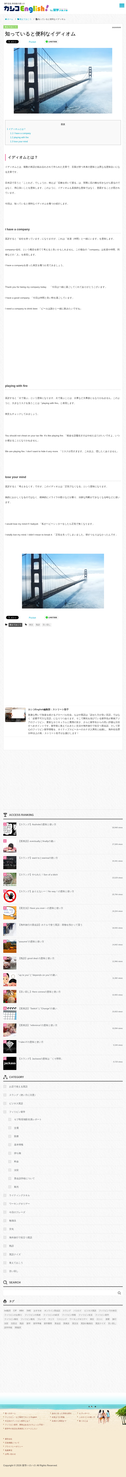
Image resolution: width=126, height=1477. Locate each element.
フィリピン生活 (85, 1315)
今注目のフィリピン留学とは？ (17, 1421)
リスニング (62, 1319)
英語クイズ (15, 1254)
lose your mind (19, 141)
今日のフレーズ (17, 1212)
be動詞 (7, 1310)
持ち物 (17, 1153)
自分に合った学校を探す (62, 1413)
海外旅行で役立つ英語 (20, 1237)
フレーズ (41, 1319)
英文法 (75, 1323)
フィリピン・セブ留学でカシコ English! (21, 1417)
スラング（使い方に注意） (23, 1095)
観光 (16, 1186)
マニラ (51, 1319)
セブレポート (84, 1413)
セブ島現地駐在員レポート (28, 1119)
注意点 (14, 1323)
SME (29, 1310)
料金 (16, 1161)
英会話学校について (24, 1178)
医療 (16, 1136)
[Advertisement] (63, 351)
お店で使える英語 (18, 1086)
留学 (29, 1323)
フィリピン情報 (69, 1315)
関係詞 (18, 1327)
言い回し (47, 625)
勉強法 (12, 1220)
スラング (67, 1310)
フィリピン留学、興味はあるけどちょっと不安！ (25, 1425)
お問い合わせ (10, 1454)
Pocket (32, 42)
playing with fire (19, 137)
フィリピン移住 (11, 1319)
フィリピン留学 (17, 1111)
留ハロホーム (10, 1413)
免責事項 (8, 1450)
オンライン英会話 (52, 1310)
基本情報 (18, 1144)
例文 (31, 625)
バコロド (77, 1310)
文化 (11, 1229)
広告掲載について (12, 1443)
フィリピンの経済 (51, 1315)
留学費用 (48, 1323)
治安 (16, 1170)
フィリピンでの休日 (108, 1310)
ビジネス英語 (16, 1103)
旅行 (114, 1319)
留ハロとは (83, 1421)
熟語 (38, 625)
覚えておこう (11, 27)
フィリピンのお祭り (13, 1315)
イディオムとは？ (16, 129)
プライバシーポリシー (14, 1446)
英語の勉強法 (87, 1323)
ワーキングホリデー (19, 1203)
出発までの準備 (58, 1417)
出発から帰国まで (59, 1421)
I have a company (20, 133)
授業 (108, 1319)
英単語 (66, 1323)
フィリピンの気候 (33, 1315)
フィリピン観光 (28, 1319)
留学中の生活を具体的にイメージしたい (21, 1429)
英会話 (58, 1323)
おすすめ (38, 1310)
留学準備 (37, 1323)
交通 (16, 1128)
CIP (15, 1310)
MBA (21, 1310)
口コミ (100, 1319)
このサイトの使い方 (87, 1417)
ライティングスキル (19, 1195)
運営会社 (8, 1439)
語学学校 (8, 1327)
